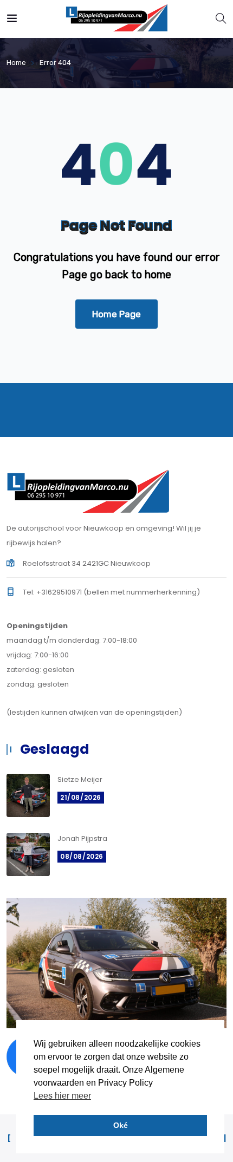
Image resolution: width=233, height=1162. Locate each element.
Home (16, 62)
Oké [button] (120, 1125)
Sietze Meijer (79, 779)
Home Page (116, 314)
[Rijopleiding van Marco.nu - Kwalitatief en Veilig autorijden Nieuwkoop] (116, 19)
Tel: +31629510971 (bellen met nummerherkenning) (111, 592)
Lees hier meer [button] (62, 1095)
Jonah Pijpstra (82, 838)
